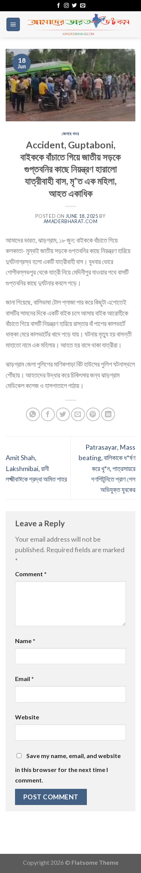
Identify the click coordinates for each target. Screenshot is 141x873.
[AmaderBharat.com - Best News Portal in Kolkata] (78, 24)
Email (24, 678)
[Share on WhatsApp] (33, 414)
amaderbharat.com (71, 221)
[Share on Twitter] (63, 414)
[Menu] (13, 24)
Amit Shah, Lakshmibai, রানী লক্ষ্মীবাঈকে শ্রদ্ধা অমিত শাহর (36, 468)
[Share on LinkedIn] (108, 414)
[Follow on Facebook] (58, 6)
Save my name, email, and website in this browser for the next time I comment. (68, 768)
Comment (31, 573)
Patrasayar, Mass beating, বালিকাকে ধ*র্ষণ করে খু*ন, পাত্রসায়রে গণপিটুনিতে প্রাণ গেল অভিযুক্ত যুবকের (107, 468)
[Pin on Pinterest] (93, 414)
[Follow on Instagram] (66, 6)
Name (25, 640)
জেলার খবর (70, 133)
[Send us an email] (82, 6)
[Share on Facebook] (48, 414)
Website (27, 716)
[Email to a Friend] (78, 414)
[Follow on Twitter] (74, 6)
